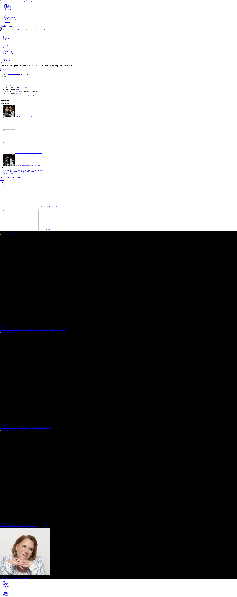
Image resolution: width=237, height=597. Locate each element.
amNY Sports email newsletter (14, 74)
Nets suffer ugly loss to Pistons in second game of (27, 165)
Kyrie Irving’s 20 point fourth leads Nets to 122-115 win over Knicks (28, 153)
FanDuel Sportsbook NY (10, 18)
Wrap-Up (35, 95)
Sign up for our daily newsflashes (10, 177)
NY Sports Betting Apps (10, 17)
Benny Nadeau (7, 69)
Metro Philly (7, 10)
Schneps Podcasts (3, 576)
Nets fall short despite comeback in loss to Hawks (24, 128)
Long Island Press (8, 9)
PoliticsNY (7, 14)
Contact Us (5, 23)
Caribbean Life (8, 8)
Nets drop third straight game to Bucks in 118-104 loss (25, 116)
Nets (1, 62)
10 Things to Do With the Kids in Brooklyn (18, 526)
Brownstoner (7, 7)
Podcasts (4, 15)
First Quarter (3, 95)
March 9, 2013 (22, 80)
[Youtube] (4, 25)
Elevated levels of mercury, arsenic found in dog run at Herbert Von (25, 428)
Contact (5, 592)
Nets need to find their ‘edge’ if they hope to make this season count (21, 173)
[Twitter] (1, 25)
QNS (6, 13)
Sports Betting (6, 50)
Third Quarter (19, 95)
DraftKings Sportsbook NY (10, 19)
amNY (6, 4)
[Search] (13, 27)
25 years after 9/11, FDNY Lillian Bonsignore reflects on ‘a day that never (32, 330)
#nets (25, 87)
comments (2, 71)
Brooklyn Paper (8, 6)
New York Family (8, 12)
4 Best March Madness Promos (11, 20)
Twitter (5, 594)
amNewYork (2, 327)
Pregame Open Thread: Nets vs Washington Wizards (13, 208)
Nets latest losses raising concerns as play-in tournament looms (18, 172)
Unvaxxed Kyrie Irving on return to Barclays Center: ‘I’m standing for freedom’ (24, 174)
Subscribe (2, 180)
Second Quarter (11, 95)
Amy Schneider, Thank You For (14, 578)
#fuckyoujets (28, 87)
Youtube (6, 595)
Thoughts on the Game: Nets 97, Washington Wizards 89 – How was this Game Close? (20, 207)
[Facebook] (0, 25)
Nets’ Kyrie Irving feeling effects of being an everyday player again (22, 171)
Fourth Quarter (28, 95)
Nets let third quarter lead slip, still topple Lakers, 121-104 (29, 140)
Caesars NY (7, 22)
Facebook (6, 593)
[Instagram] (5, 584)
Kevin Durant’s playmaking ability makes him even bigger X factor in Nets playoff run (26, 170)
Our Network (5, 35)
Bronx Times (7, 5)
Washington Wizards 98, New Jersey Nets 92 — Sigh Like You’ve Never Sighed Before (50, 206)
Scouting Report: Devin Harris (45, 229)
